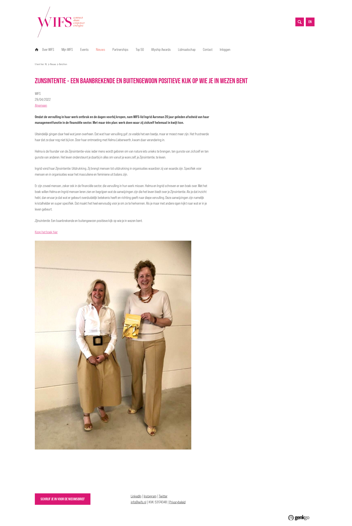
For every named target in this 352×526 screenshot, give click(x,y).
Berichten (63, 64)
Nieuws (100, 49)
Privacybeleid (177, 502)
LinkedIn (136, 496)
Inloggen (225, 49)
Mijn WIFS (67, 49)
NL (36, 49)
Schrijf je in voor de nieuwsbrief (63, 499)
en (310, 22)
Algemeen (41, 105)
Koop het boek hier (46, 232)
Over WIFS (48, 49)
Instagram (150, 496)
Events (84, 49)
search (299, 22)
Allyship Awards (161, 49)
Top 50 (140, 49)
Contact (207, 49)
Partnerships (120, 49)
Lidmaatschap (187, 49)
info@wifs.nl (138, 502)
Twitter (163, 496)
